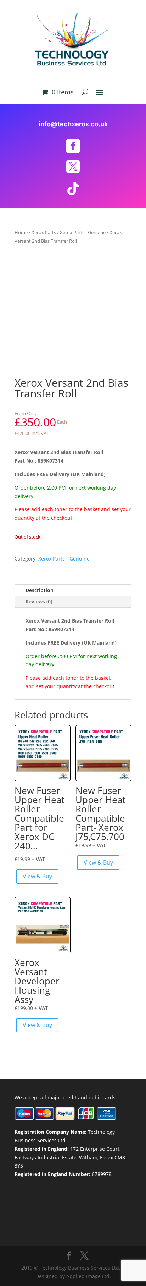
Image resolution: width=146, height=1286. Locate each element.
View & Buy (37, 876)
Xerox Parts (44, 232)
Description (40, 590)
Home (21, 232)
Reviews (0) (39, 601)
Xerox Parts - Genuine (83, 232)
